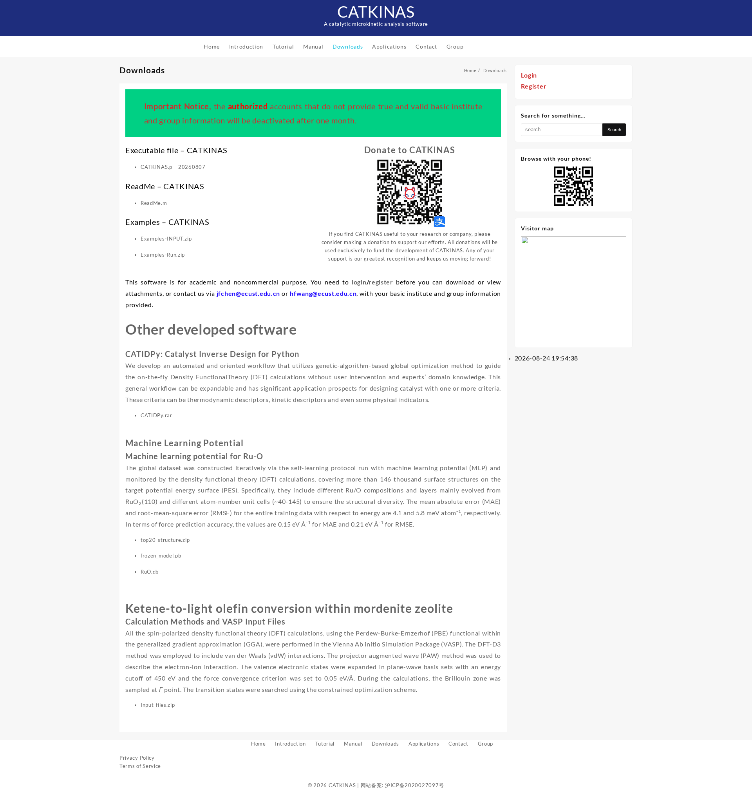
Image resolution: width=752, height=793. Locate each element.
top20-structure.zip (165, 540)
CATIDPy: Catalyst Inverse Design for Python (212, 353)
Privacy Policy (137, 758)
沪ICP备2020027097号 (414, 785)
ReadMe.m (154, 203)
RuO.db (150, 571)
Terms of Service (140, 766)
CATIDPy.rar (156, 415)
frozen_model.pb (161, 555)
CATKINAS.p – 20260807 (173, 167)
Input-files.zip (158, 705)
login (359, 282)
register (381, 282)
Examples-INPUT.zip (166, 238)
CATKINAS (376, 11)
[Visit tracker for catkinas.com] (573, 288)
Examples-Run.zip (163, 255)
